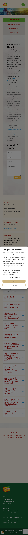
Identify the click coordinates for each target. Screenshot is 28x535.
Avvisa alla (14, 285)
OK (14, 281)
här (13, 274)
